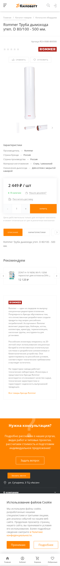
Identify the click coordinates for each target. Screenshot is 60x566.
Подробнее (45, 545)
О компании (10, 492)
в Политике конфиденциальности (25, 533)
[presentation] (52, 128)
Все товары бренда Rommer (22, 393)
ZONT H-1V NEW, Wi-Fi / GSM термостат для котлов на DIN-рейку (33, 275)
